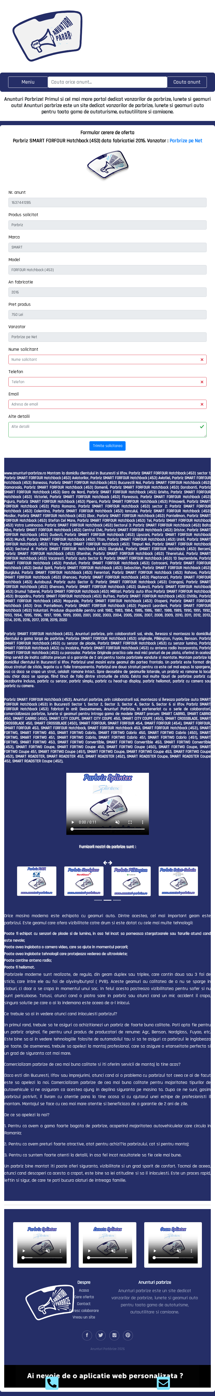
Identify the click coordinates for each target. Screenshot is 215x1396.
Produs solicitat (23, 215)
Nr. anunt (17, 192)
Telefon (15, 372)
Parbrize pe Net (186, 140)
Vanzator (16, 327)
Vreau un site (84, 1317)
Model (14, 260)
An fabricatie (20, 282)
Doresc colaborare (84, 1310)
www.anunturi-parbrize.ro (25, 473)
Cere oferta (84, 1297)
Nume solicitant (23, 349)
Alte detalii (19, 416)
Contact (84, 1304)
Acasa (84, 1290)
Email (13, 394)
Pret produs (19, 304)
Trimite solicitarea (107, 445)
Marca (14, 237)
